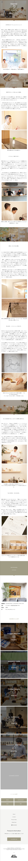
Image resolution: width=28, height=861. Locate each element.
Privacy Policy (14, 819)
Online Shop (14, 822)
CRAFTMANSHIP (21, 800)
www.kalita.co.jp (14, 839)
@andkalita (14, 825)
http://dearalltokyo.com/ (10, 609)
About (14, 814)
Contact (14, 816)
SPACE (7, 800)
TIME (20, 803)
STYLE (7, 803)
